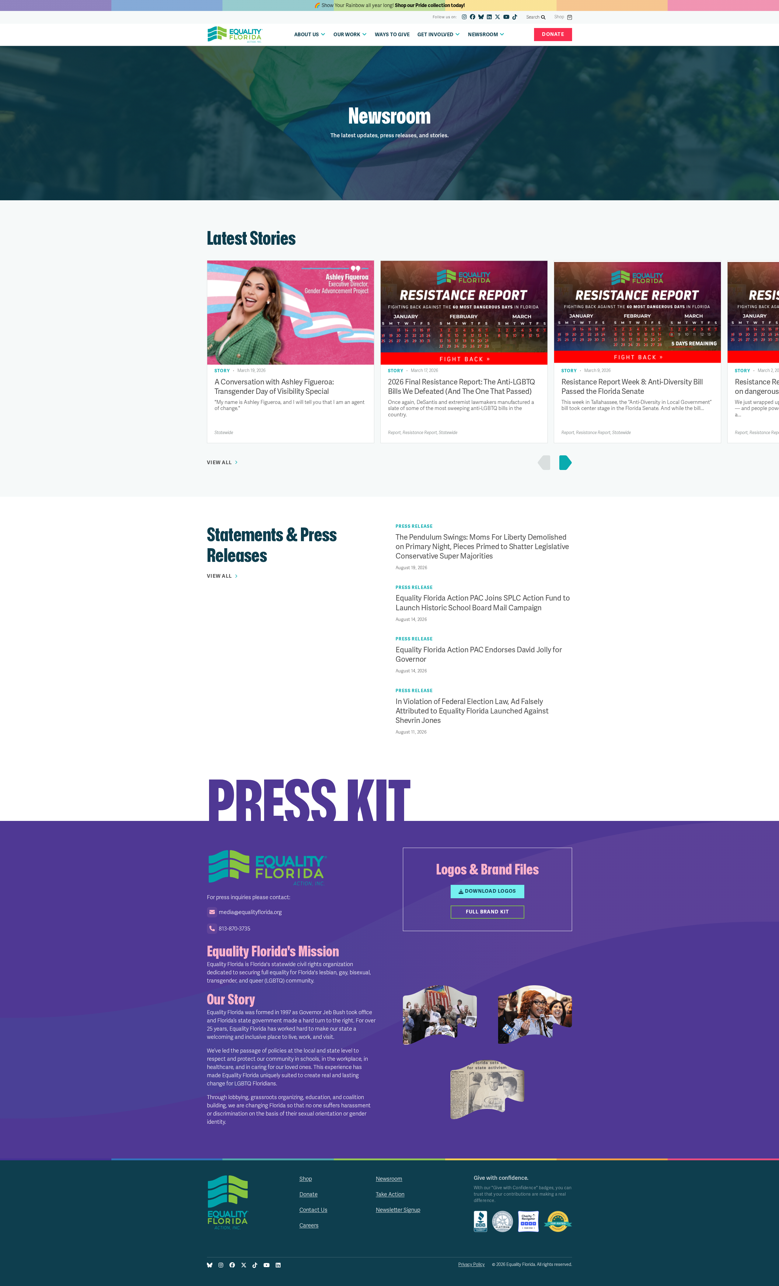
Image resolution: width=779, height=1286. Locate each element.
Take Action (390, 1194)
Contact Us (313, 1210)
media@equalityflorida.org (250, 912)
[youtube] (506, 17)
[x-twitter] (497, 17)
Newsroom (389, 1179)
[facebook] (472, 17)
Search (533, 17)
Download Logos (490, 891)
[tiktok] (514, 17)
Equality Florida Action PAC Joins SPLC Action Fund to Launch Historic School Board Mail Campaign (483, 603)
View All (219, 463)
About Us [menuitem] (306, 35)
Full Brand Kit (487, 912)
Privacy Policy (471, 1264)
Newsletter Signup (398, 1210)
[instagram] (464, 17)
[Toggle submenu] (323, 34)
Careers (309, 1225)
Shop (559, 17)
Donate (553, 34)
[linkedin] (489, 17)
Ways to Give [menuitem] (392, 35)
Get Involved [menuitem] (435, 35)
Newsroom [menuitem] (483, 35)
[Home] (235, 35)
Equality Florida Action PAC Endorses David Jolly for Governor (479, 655)
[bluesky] (481, 17)
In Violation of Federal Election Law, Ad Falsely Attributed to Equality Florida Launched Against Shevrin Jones (472, 711)
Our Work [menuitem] (347, 35)
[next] (564, 462)
